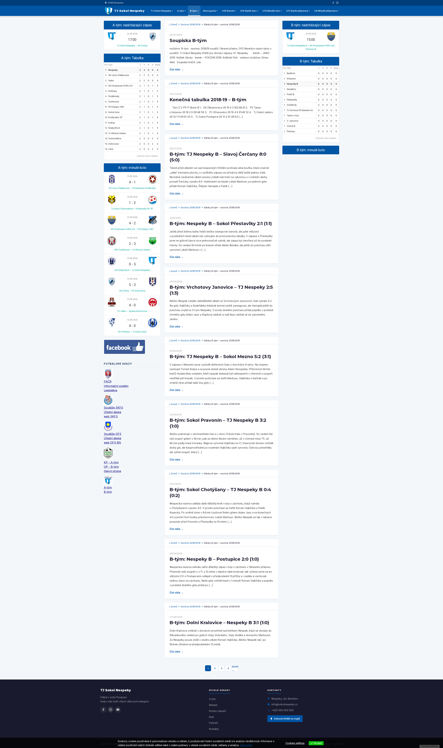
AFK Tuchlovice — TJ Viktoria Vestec (132, 249)
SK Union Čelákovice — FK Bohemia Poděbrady (132, 188)
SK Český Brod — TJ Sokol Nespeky (132, 270)
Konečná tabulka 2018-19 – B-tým (208, 99)
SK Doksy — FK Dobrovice (132, 290)
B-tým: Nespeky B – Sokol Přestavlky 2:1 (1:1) (221, 223)
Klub (211, 716)
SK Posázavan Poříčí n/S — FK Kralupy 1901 (132, 229)
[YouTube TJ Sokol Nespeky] (118, 710)
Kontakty (214, 728)
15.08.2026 (132, 176)
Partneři (213, 722)
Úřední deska (112, 412)
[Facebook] (333, 3)
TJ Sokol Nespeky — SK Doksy (132, 45)
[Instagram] (337, 3)
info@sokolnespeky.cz (285, 704)
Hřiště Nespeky (116, 2)
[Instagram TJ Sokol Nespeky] (111, 710)
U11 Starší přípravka (297, 10)
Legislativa (110, 390)
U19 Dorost (228, 10)
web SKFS (111, 416)
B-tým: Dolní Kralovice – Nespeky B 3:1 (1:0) (219, 622)
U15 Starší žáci (248, 10)
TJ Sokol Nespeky (161, 10)
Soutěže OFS (112, 434)
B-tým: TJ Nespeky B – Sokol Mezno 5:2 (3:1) (220, 356)
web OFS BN (112, 442)
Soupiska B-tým (188, 40)
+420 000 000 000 (283, 710)
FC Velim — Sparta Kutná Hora (132, 311)
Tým (110, 65)
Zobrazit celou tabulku (147, 156)
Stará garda (209, 10)
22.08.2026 (132, 34)
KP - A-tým (111, 462)
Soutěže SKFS (113, 407)
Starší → (235, 668)
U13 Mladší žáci (271, 10)
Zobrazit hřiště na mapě (287, 718)
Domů (174, 24)
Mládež (213, 705)
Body (157, 65)
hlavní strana (112, 471)
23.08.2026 (310, 34)
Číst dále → (176, 69)
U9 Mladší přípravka (325, 10)
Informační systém (116, 386)
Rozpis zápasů (217, 710)
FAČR (107, 381)
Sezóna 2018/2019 (190, 24)
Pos (106, 65)
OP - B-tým (111, 466)
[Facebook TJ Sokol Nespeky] (103, 710)
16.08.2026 (132, 320)
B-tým (193, 10)
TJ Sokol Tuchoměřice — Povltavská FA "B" (132, 208)
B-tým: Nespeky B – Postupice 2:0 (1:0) (214, 559)
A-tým (180, 10)
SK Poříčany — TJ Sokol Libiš (132, 331)
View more (246, 745)
